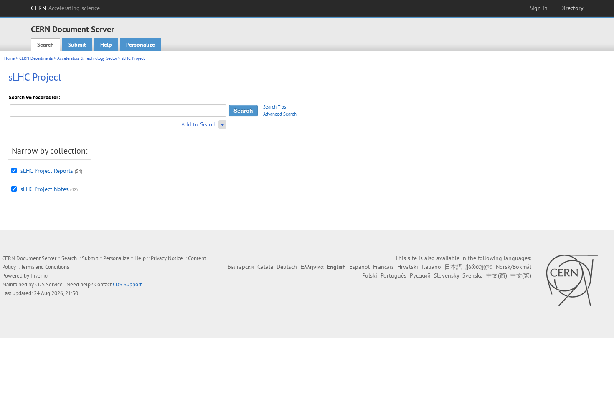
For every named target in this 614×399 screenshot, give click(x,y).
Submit (77, 44)
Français (383, 266)
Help (106, 44)
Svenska (472, 275)
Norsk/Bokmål (513, 266)
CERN (65, 8)
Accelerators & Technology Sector (87, 58)
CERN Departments (36, 58)
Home (9, 58)
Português (393, 275)
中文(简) (496, 275)
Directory (572, 8)
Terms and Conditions (45, 266)
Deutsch (287, 266)
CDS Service (49, 284)
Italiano (431, 266)
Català (265, 266)
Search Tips (274, 107)
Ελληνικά (312, 266)
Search (45, 44)
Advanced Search (280, 114)
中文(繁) (520, 275)
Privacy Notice (167, 258)
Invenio (39, 275)
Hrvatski (407, 266)
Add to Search (199, 124)
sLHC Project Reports (46, 170)
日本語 (453, 266)
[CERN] (572, 280)
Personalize (140, 44)
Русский (420, 275)
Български (241, 266)
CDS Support (127, 284)
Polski (369, 275)
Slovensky (446, 275)
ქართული (478, 266)
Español (359, 266)
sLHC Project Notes (44, 189)
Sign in (539, 8)
